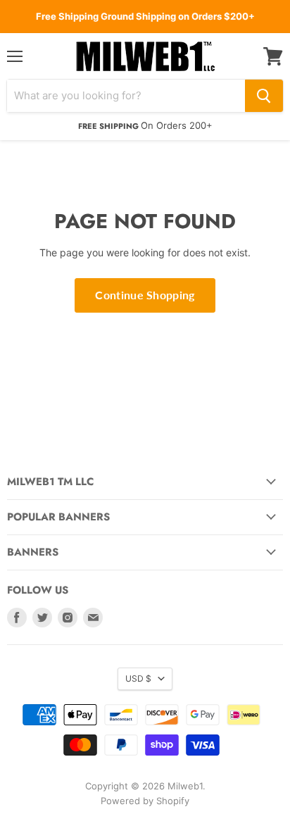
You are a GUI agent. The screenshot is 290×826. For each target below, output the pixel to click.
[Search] (264, 96)
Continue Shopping (144, 294)
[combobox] (126, 96)
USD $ (138, 678)
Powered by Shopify (145, 800)
